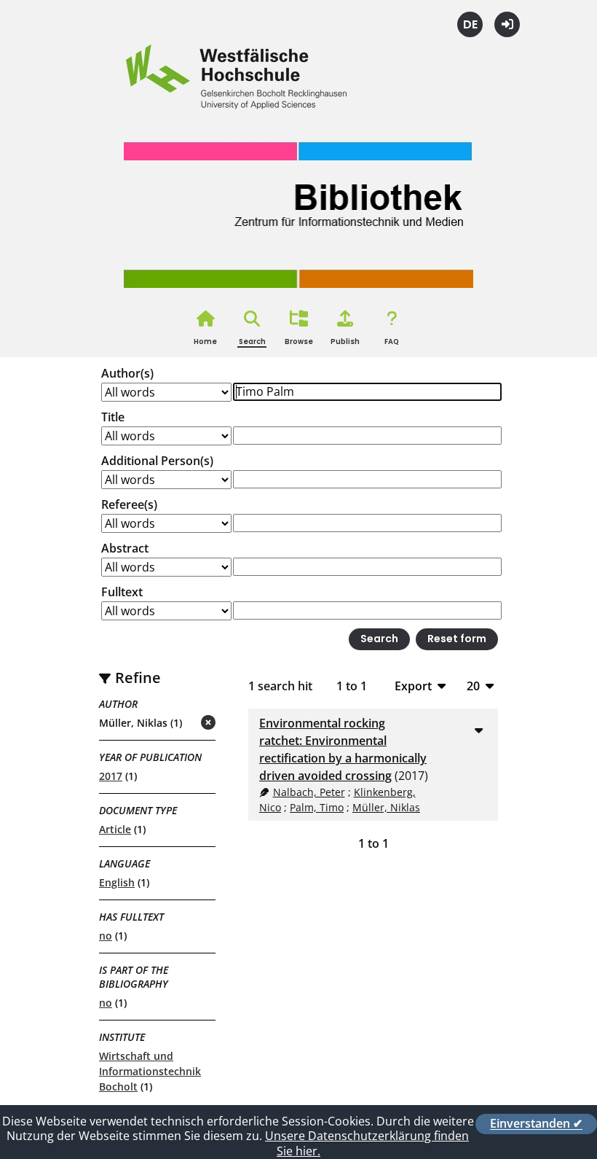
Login (507, 24)
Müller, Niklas (386, 807)
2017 (110, 776)
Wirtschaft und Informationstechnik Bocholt (150, 1071)
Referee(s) (129, 504)
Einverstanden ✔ (536, 1124)
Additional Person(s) (157, 461)
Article (115, 829)
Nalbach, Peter (309, 792)
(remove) (179, 723)
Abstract (125, 548)
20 (473, 685)
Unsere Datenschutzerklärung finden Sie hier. (367, 1143)
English (117, 882)
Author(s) (127, 373)
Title (112, 417)
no (105, 936)
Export (413, 685)
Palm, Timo (317, 807)
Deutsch (470, 24)
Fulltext (122, 592)
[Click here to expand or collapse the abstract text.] (478, 729)
